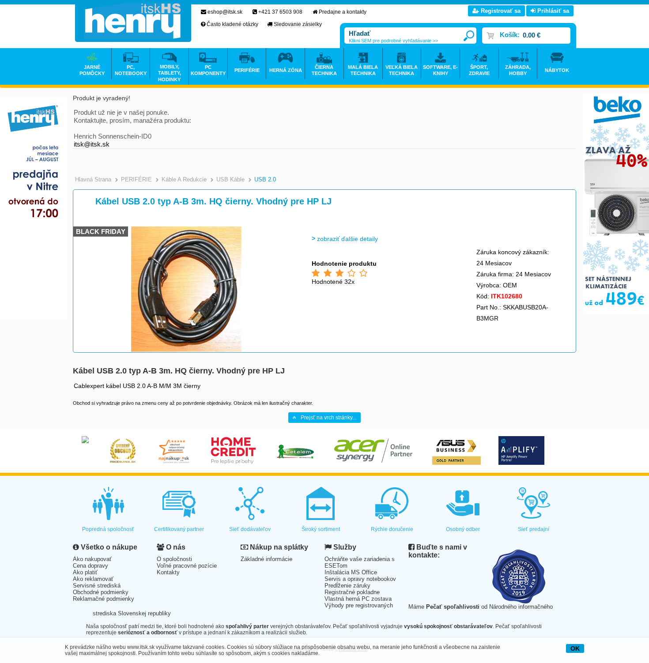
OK (575, 648)
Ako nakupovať (92, 559)
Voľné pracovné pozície (187, 565)
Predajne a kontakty (342, 12)
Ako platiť (85, 572)
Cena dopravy (90, 565)
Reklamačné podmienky (103, 598)
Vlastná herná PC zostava (358, 598)
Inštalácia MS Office (350, 572)
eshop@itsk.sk (225, 12)
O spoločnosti (174, 559)
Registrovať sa (500, 11)
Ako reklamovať (93, 579)
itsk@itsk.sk (91, 144)
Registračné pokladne (352, 592)
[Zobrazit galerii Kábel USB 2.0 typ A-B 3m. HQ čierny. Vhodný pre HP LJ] (186, 350)
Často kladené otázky (232, 24)
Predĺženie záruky (347, 585)
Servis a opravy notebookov (360, 579)
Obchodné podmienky (100, 592)
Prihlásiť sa (552, 11)
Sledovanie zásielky (298, 24)
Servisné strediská (97, 585)
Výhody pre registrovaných (358, 605)
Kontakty (168, 572)
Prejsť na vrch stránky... (328, 417)
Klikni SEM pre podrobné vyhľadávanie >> (393, 40)
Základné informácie (266, 559)
